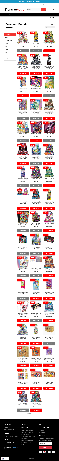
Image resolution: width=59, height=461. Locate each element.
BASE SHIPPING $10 (15, 4)
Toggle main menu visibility (5, 15)
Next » (30, 413)
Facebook (15, 447)
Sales (38, 4)
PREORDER (52, 4)
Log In (50, 9)
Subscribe (45, 447)
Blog (43, 4)
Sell (47, 4)
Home (5, 20)
